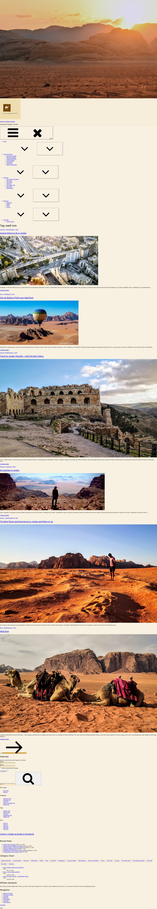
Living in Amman (7, 154)
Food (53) (5, 801)
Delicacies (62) (7, 798)
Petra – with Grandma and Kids (11, 872)
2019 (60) (5, 827)
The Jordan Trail (11, 185)
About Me (6, 220)
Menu (51, 138)
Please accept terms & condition (10, 768)
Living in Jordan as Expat (7, 121)
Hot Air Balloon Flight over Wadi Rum (16, 298)
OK (1, 908)
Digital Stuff (10, 162)
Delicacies (6, 201)
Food (8, 205)
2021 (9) (5, 824)
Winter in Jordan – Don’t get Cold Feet (13, 847)
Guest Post (9, 163)
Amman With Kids (11, 159)
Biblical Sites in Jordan (9, 844)
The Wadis (9, 186)
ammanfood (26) (7, 815)
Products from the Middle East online (12, 846)
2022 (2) (5, 823)
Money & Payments (12, 164)
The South (9, 180)
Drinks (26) (6, 817)
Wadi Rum (4, 631)
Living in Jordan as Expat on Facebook (17, 834)
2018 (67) (5, 829)
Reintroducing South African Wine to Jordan (14, 850)
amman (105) (6, 812)
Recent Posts (6, 899)
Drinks (8, 204)
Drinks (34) (6, 804)
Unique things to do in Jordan (13, 233)
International (10, 188)
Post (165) (6, 790)
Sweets (8, 207)
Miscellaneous (82, 860)
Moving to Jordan (11, 157)
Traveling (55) (7, 800)
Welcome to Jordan (11, 156)
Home (4, 141)
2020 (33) (5, 826)
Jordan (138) (6, 811)
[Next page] (14, 753)
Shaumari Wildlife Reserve (10, 849)
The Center (9, 182)
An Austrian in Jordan (9, 470)
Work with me (10, 221)
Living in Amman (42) (9, 803)
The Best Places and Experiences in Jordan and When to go (26, 521)
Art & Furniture (11, 160)
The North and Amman (13, 179)
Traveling (5, 177)
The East (9, 183)
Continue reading (4, 290)
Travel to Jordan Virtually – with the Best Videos (22, 356)
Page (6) (5, 792)
